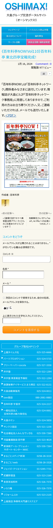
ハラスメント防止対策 (38, 30)
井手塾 (7, 371)
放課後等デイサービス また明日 (19, 384)
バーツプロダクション (14, 358)
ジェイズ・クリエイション (15, 468)
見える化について (14, 36)
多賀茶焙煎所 (10, 481)
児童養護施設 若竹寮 (14, 439)
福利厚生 (39, 36)
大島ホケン (9, 420)
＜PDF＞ (10, 115)
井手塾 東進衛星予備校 (15, 378)
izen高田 (8, 397)
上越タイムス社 (11, 352)
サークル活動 (14, 42)
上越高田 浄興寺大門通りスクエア (21, 501)
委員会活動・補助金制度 (39, 42)
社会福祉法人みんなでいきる (18, 433)
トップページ (14, 30)
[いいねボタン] (44, 74)
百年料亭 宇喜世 (12, 404)
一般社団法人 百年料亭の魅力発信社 (14, 412)
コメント (8, 253)
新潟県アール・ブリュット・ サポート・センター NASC (15, 447)
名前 (6, 268)
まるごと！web (11, 462)
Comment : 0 (43, 64)
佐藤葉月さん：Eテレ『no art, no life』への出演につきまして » (39, 221)
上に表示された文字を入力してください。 (23, 315)
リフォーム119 (10, 494)
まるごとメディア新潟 (14, 456)
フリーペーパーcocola (15, 365)
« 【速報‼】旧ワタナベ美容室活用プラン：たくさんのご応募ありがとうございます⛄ (14, 222)
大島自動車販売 (12, 391)
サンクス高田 (10, 426)
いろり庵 (8, 488)
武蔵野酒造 (9, 475)
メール (7, 283)
